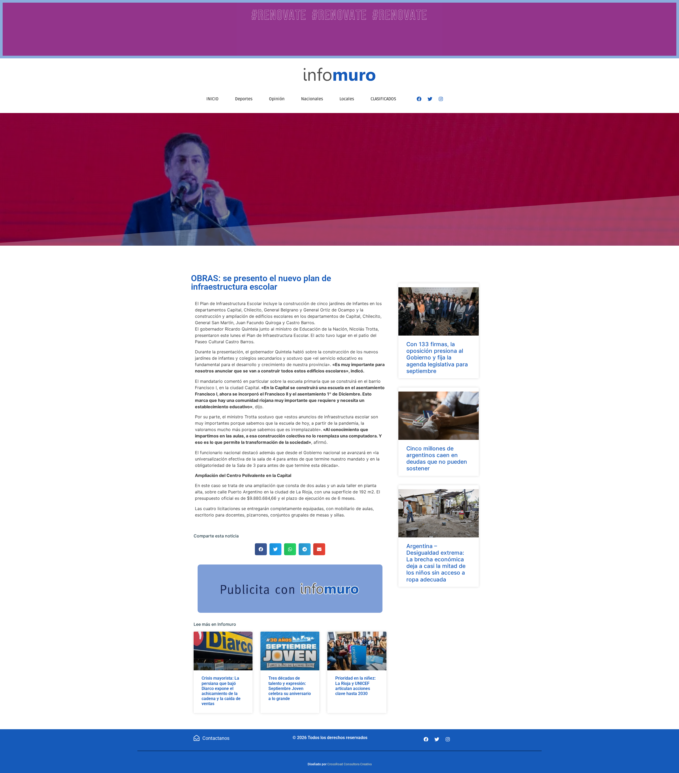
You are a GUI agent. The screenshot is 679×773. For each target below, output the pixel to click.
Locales (347, 99)
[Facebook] (419, 99)
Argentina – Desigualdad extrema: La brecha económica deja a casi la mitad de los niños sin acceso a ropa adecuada (435, 563)
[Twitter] (430, 99)
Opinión (277, 99)
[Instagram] (441, 99)
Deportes (244, 99)
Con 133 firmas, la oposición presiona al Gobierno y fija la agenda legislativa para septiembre (437, 357)
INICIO (212, 99)
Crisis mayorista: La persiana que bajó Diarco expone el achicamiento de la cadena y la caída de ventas (221, 691)
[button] (261, 549)
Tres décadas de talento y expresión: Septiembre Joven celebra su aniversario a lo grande (289, 688)
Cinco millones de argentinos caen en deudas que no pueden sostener (436, 458)
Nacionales (312, 99)
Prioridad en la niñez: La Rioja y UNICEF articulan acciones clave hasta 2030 (355, 686)
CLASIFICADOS (383, 99)
